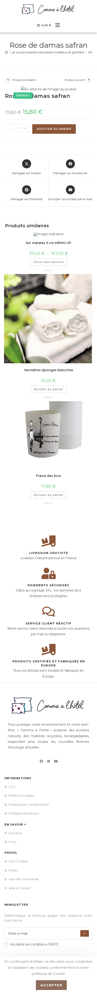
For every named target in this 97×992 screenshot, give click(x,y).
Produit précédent (24, 80)
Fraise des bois (48, 476)
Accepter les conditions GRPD (34, 944)
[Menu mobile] (56, 25)
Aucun (48, 270)
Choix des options (48, 262)
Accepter (51, 985)
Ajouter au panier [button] (48, 389)
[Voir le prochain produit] (89, 80)
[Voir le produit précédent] (8, 80)
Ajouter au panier (54, 129)
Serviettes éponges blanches (48, 370)
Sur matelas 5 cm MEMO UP (48, 243)
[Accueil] (6, 52)
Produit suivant (75, 80)
